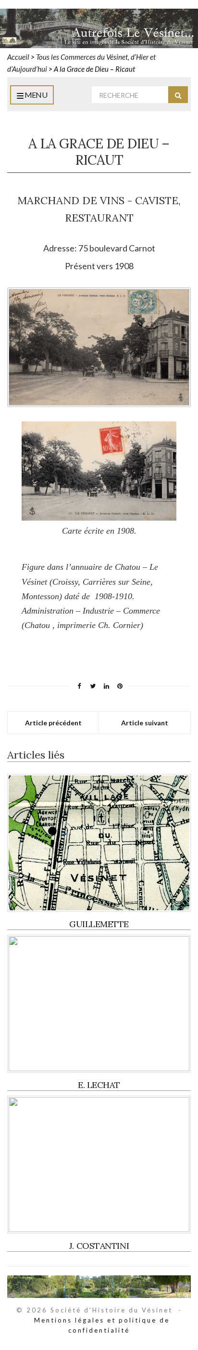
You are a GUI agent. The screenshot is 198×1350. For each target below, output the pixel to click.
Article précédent (53, 723)
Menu (35, 94)
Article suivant (144, 723)
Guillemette (99, 924)
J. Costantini (99, 1245)
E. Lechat (99, 1084)
